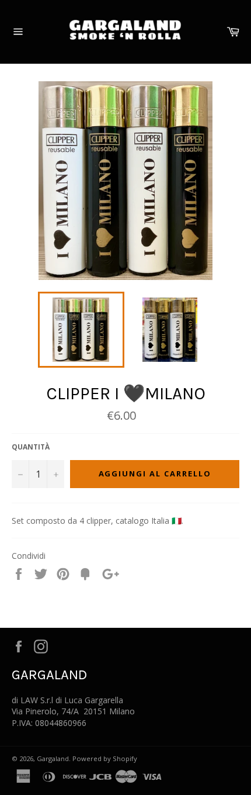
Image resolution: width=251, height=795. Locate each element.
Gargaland (53, 758)
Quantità (31, 447)
